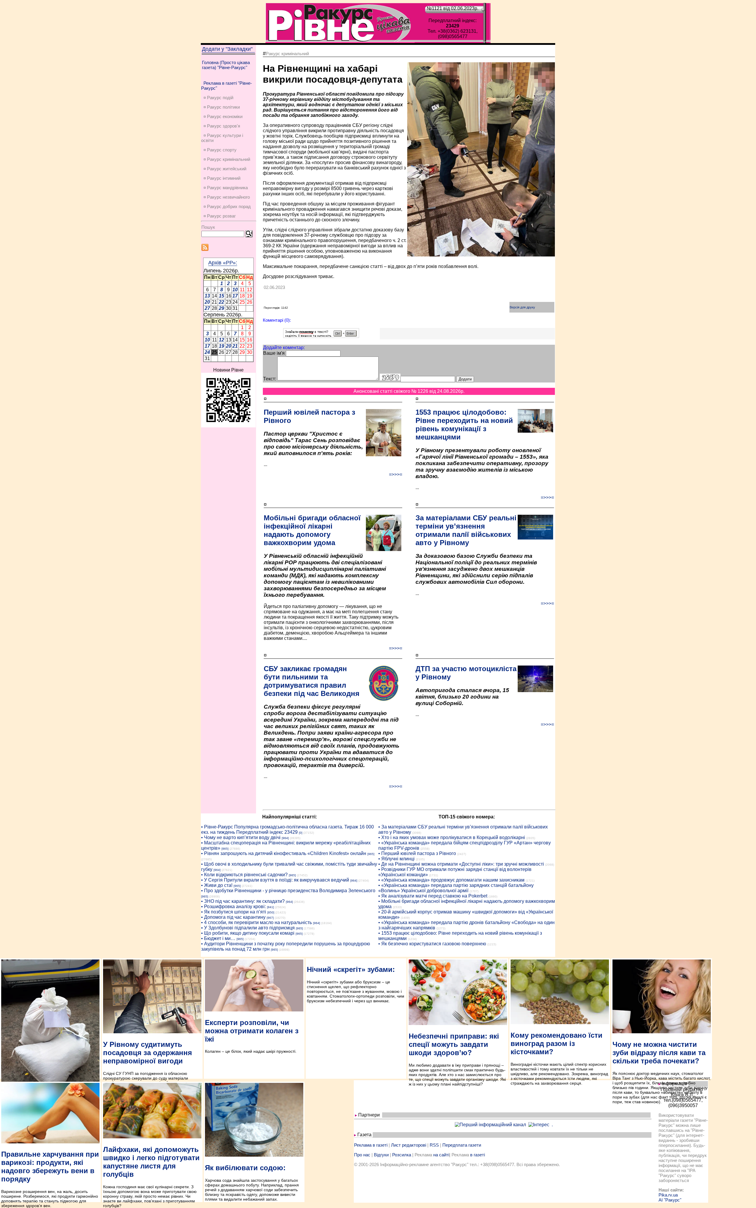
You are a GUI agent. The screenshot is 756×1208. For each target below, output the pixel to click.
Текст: (269, 378)
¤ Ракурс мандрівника (225, 187)
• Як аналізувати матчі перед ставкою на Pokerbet (432, 895)
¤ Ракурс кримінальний (226, 159)
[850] (270, 912)
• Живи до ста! (216, 885)
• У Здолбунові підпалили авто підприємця (248, 927)
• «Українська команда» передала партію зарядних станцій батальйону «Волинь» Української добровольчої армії (456, 888)
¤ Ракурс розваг (219, 215)
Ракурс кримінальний (287, 53)
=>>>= (395, 474)
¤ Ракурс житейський (224, 168)
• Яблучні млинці (396, 858)
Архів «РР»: (222, 263)
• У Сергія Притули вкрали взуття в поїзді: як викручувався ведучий (275, 879)
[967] (270, 917)
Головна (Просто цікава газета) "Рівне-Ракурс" (226, 65)
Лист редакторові (408, 1144)
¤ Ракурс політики (221, 106)
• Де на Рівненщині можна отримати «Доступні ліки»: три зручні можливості (461, 864)
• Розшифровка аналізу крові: (233, 906)
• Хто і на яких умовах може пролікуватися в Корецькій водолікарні (451, 837)
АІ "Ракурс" (670, 1199)
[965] (225, 848)
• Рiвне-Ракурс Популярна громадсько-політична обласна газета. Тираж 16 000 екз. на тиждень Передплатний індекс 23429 (287, 829)
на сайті (441, 1154)
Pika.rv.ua (668, 1194)
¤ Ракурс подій (218, 97)
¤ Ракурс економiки (222, 116)
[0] (300, 832)
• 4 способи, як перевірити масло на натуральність (256, 922)
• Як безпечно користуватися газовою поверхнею (432, 943)
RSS (434, 1144)
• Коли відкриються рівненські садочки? (244, 874)
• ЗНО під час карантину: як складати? (243, 901)
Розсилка (401, 1154)
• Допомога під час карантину (233, 917)
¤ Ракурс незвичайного (226, 197)
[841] (270, 907)
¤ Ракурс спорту (220, 149)
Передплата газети (461, 1144)
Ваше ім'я (274, 353)
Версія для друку (522, 307)
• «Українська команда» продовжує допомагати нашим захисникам (451, 879)
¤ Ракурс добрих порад (227, 206)
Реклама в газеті (370, 1144)
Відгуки (381, 1154)
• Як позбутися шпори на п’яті (233, 911)
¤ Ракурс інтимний (221, 178)
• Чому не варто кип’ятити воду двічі (241, 837)
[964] (285, 838)
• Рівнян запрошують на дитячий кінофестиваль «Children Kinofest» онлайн (283, 853)
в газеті (477, 1154)
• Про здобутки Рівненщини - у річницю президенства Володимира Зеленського (288, 890)
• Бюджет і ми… (218, 938)
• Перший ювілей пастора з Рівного (417, 853)
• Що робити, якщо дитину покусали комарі (247, 933)
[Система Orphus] (321, 336)
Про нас (362, 1154)
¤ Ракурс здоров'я (221, 125)
